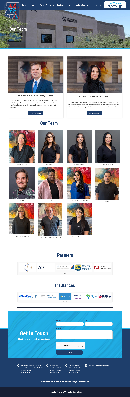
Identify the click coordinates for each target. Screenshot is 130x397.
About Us (32, 5)
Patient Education (47, 5)
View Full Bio (36, 113)
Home (24, 5)
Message (59, 328)
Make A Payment (82, 5)
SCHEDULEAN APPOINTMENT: (115, 5)
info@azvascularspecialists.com (99, 365)
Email (87, 320)
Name (58, 320)
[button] (64, 273)
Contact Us (96, 5)
